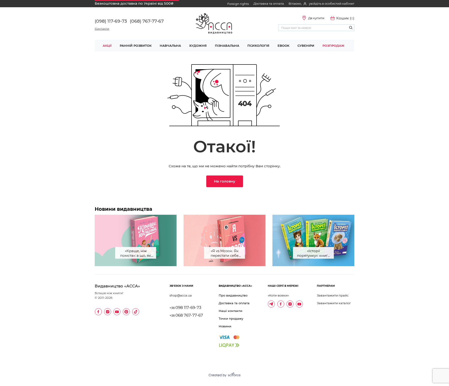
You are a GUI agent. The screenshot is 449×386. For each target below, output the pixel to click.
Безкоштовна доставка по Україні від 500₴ (134, 3)
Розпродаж (333, 45)
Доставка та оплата (268, 3)
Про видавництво (233, 295)
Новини (225, 326)
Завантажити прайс (332, 295)
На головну (224, 181)
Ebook (283, 45)
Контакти (102, 28)
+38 (185, 308)
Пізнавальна (227, 45)
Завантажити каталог (334, 303)
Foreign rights (238, 4)
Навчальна (170, 45)
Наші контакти (230, 311)
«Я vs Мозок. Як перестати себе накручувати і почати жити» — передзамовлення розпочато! (224, 254)
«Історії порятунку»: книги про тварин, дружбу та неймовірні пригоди (313, 254)
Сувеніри (305, 45)
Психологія (258, 45)
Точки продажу (231, 318)
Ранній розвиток (136, 45)
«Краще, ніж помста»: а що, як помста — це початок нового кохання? (135, 254)
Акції (107, 45)
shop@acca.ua (181, 295)
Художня (198, 45)
